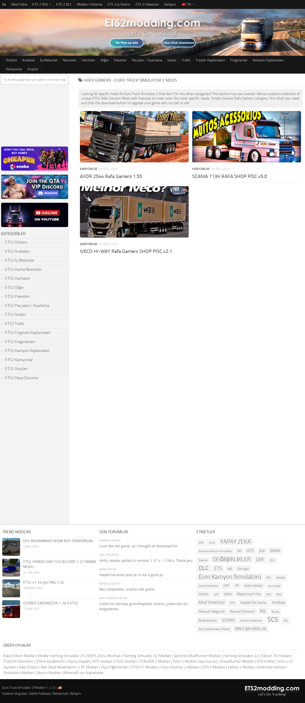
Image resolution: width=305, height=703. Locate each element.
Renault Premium (242, 612)
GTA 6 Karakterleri (50, 661)
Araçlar (32, 69)
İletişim (170, 4)
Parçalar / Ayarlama (147, 60)
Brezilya (203, 560)
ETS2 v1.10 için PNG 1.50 (43, 582)
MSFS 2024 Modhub (103, 655)
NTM (232, 603)
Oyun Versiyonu (208, 585)
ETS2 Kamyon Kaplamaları (27, 350)
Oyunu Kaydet (79, 661)
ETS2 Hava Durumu (21, 377)
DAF (260, 559)
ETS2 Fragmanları (20, 341)
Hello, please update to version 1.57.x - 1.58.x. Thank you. (146, 560)
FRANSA (280, 577)
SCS (272, 619)
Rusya (275, 611)
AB (230, 569)
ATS (250, 550)
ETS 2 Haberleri (147, 4)
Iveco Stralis (274, 586)
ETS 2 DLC (64, 4)
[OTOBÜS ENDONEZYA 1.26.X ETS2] (11, 609)
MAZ (268, 594)
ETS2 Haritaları (17, 278)
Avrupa (243, 569)
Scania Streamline (251, 620)
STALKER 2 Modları (154, 661)
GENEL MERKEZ (253, 585)
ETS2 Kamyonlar (19, 359)
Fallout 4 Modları (241, 667)
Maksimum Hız (249, 594)
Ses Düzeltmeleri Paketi (214, 629)
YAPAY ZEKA (235, 541)
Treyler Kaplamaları (210, 60)
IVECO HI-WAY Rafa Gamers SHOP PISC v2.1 (126, 251)
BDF (262, 551)
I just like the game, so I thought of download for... (139, 546)
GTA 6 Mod (265, 661)
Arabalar (28, 60)
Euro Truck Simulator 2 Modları (23, 688)
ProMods (278, 602)
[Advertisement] (190, 289)
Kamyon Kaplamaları (268, 60)
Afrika (212, 542)
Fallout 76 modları (275, 655)
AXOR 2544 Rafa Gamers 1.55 (111, 176)
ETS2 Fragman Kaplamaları (27, 332)
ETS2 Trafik (14, 323)
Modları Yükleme (89, 4)
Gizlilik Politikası (40, 694)
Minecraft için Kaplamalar (83, 672)
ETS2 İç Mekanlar (19, 260)
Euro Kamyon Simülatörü (230, 576)
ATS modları (102, 661)
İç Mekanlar (49, 60)
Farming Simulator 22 (241, 655)
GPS (226, 586)
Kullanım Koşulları (14, 694)
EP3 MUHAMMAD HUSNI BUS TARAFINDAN (58, 541)
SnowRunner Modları (237, 661)
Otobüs (11, 60)
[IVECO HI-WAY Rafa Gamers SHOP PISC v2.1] (134, 212)
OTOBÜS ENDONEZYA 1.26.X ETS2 (50, 603)
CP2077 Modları (144, 667)
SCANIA (228, 620)
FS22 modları (126, 661)
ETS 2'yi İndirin (119, 4)
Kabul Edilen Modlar (19, 655)
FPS (268, 577)
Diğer (104, 60)
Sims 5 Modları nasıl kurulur (195, 661)
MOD (279, 594)
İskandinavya (208, 620)
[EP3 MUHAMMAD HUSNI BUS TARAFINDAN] (11, 547)
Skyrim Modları (49, 672)
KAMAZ (204, 594)
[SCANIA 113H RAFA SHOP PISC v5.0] (246, 136)
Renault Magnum (212, 611)
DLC (204, 568)
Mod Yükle (19, 4)
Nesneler (70, 60)
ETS (218, 568)
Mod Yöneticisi (212, 602)
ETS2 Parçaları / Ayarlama (27, 305)
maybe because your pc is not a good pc (131, 575)
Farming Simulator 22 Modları (147, 655)
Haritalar (88, 60)
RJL (263, 611)
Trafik (186, 60)
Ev (4, 4)
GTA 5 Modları (213, 667)
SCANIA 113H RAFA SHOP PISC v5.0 (229, 176)
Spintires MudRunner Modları (197, 655)
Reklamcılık (61, 694)
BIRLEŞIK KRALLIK (250, 628)
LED (216, 594)
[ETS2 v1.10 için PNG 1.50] (11, 588)
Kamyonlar (14, 69)
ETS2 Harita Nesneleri (23, 269)
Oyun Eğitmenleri (115, 667)
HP (237, 586)
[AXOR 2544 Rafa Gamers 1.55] (134, 136)
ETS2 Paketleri (17, 296)
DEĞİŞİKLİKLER (232, 559)
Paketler (120, 60)
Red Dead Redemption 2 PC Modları (69, 667)
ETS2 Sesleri (15, 314)
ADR (201, 542)
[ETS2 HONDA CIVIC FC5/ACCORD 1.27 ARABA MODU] (11, 568)
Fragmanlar (239, 60)
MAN (228, 594)
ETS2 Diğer (14, 287)
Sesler (172, 60)
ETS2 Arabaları (17, 251)
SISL (286, 620)
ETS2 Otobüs (16, 242)
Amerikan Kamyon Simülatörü (215, 551)
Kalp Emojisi (28, 667)
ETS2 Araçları (16, 368)
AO (239, 551)
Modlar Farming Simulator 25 (61, 655)
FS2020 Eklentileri (18, 661)
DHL (272, 560)
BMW (275, 550)
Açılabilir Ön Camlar (253, 603)
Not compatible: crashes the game (127, 589)
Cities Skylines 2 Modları (180, 667)
